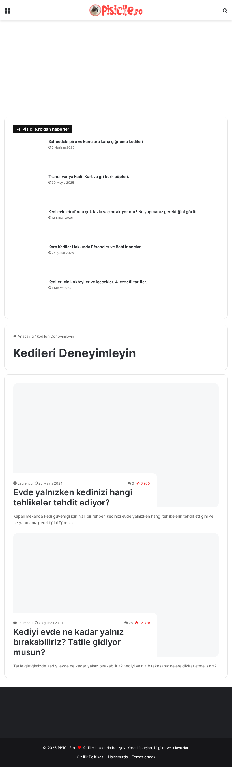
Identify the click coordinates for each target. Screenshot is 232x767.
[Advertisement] (116, 68)
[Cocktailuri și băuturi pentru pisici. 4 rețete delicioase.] (28, 294)
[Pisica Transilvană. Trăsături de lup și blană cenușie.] (28, 189)
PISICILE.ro (68, 747)
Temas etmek (143, 757)
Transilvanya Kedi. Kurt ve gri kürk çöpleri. (88, 176)
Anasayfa (25, 336)
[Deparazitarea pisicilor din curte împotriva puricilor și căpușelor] (28, 154)
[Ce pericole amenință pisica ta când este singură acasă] (116, 445)
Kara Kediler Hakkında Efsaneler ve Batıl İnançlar (94, 246)
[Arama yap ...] (225, 12)
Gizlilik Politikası (90, 757)
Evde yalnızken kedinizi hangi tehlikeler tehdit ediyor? (72, 497)
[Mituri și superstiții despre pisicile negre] (28, 259)
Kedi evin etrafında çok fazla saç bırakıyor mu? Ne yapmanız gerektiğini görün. (123, 211)
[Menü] (7, 12)
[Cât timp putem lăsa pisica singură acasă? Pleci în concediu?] (116, 595)
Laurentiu (25, 483)
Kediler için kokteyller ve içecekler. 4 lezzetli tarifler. (97, 281)
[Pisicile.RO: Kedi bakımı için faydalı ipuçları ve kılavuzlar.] (116, 10)
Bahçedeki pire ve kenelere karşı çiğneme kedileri (95, 141)
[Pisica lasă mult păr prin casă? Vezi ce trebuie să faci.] (28, 224)
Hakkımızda (118, 757)
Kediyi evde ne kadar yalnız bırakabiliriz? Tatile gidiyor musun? (68, 642)
